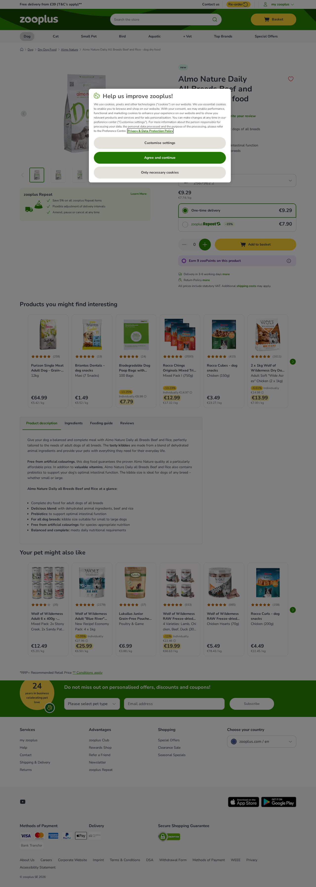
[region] (160, 135)
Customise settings (159, 143)
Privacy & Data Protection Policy (150, 131)
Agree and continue (160, 157)
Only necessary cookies (160, 172)
